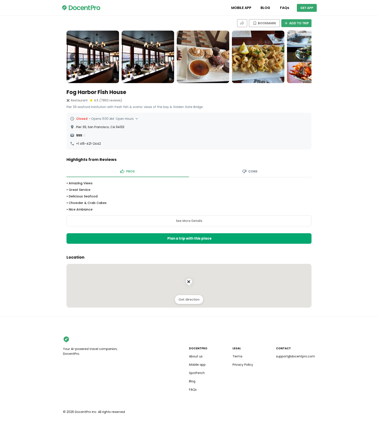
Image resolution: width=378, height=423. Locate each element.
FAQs (284, 7)
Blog (192, 381)
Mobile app (197, 364)
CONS (252, 171)
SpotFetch (197, 373)
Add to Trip (299, 23)
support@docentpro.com (295, 356)
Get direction (189, 299)
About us (196, 356)
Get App (306, 8)
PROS (130, 171)
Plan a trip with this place (189, 238)
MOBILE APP (241, 7)
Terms (237, 356)
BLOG (265, 7)
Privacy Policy (243, 364)
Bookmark (267, 23)
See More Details (189, 221)
